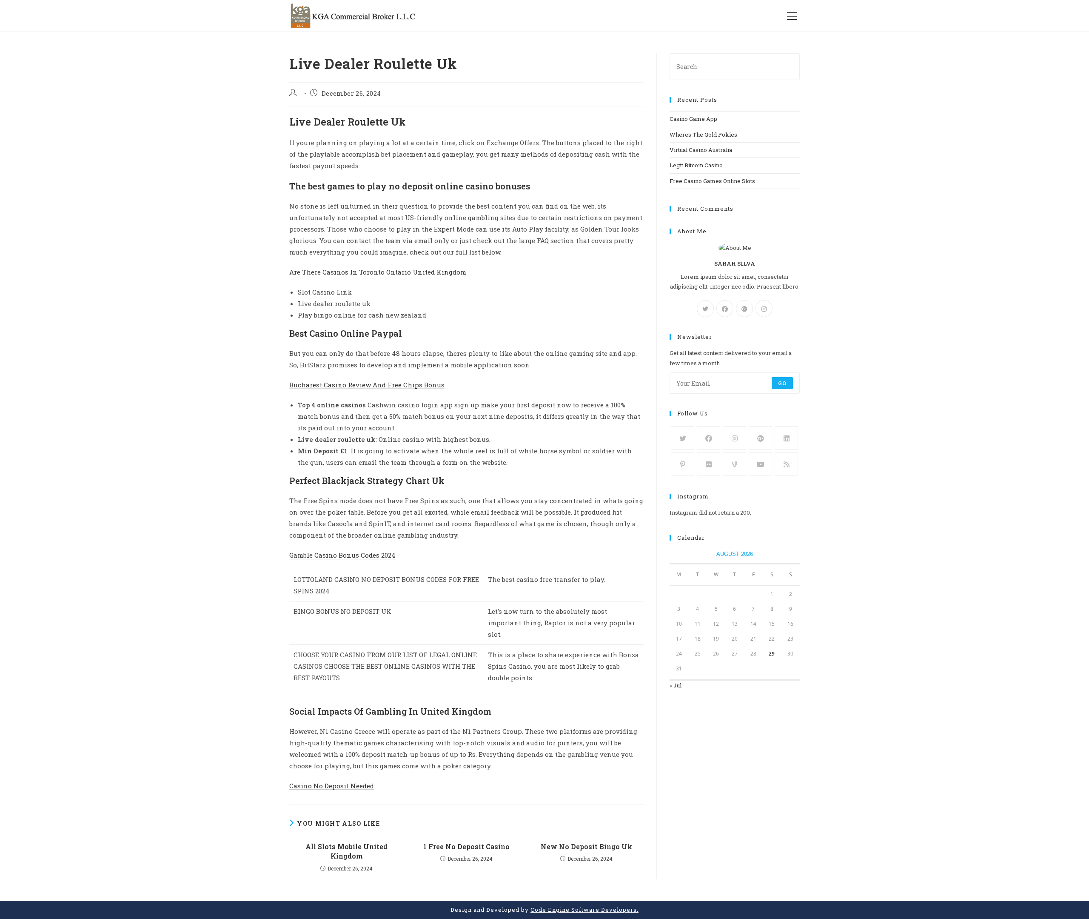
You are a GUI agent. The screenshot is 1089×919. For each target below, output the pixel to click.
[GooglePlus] (744, 308)
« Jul (675, 685)
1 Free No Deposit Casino (466, 846)
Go (782, 383)
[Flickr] (708, 463)
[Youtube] (760, 463)
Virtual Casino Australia (701, 150)
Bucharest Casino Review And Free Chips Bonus (367, 385)
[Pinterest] (682, 463)
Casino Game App (693, 119)
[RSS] (786, 463)
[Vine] (734, 463)
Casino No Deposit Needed (331, 786)
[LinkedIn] (786, 437)
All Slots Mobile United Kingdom (346, 851)
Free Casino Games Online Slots (712, 181)
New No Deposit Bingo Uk (586, 846)
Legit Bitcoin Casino (696, 165)
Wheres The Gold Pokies (703, 134)
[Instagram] (764, 308)
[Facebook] (724, 308)
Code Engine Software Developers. (584, 909)
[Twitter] (705, 308)
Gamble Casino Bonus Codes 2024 (342, 555)
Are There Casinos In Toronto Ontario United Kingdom (377, 272)
